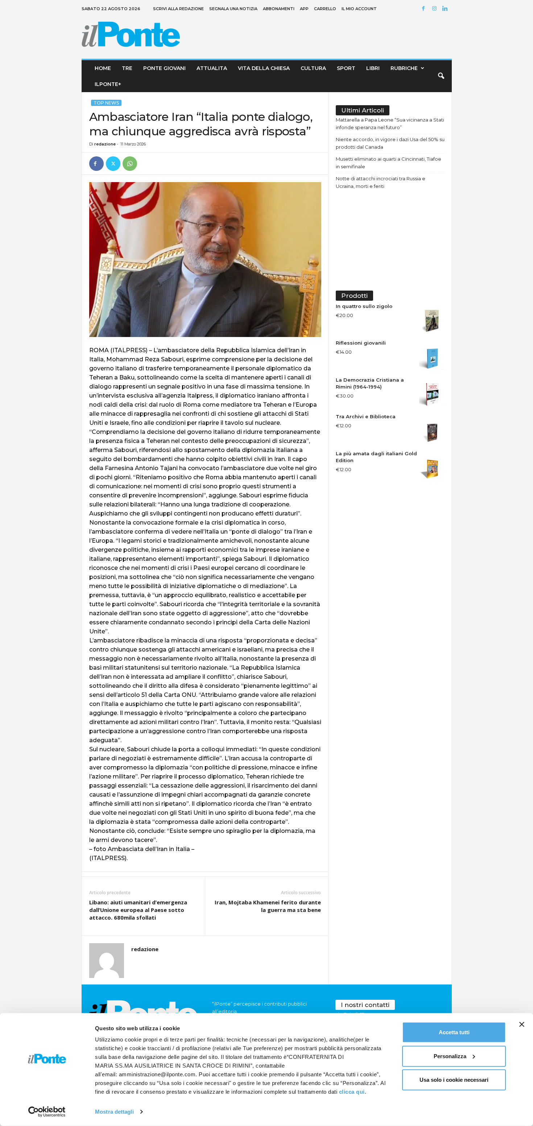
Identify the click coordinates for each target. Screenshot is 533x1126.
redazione (105, 144)
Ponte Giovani (164, 68)
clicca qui (352, 1092)
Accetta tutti (454, 1032)
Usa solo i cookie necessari (454, 1080)
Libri (373, 68)
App (304, 8)
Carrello (325, 8)
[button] (441, 76)
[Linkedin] (446, 9)
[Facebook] (424, 9)
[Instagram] (435, 9)
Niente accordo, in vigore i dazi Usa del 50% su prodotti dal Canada (390, 143)
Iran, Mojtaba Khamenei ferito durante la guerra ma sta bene (268, 906)
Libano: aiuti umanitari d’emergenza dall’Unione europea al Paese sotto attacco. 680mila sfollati (138, 910)
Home (103, 68)
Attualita (212, 68)
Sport (346, 68)
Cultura (313, 68)
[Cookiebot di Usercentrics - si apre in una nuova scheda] (47, 1111)
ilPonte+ (108, 84)
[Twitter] (113, 163)
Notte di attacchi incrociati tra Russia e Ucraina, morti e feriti (380, 182)
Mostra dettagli (114, 1112)
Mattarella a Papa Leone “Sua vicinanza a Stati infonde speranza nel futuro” (390, 123)
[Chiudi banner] (521, 1024)
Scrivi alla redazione (178, 8)
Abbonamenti (278, 8)
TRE (127, 68)
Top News (106, 103)
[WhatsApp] (130, 163)
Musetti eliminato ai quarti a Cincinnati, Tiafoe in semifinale (388, 162)
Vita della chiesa (264, 68)
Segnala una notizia (233, 8)
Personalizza (450, 1056)
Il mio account (359, 8)
